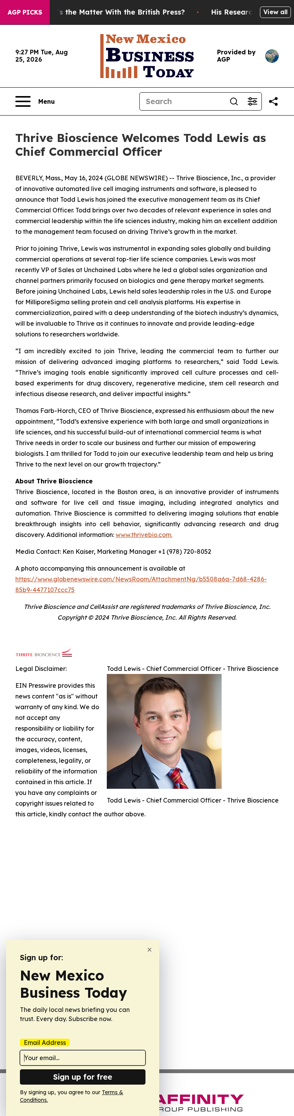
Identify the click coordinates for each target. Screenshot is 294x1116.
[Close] (149, 949)
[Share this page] (273, 101)
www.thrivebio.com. (144, 534)
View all (275, 12)
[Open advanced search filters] (252, 101)
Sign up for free (82, 1077)
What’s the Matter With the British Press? (112, 12)
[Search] (234, 101)
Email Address (45, 1042)
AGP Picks (25, 12)
